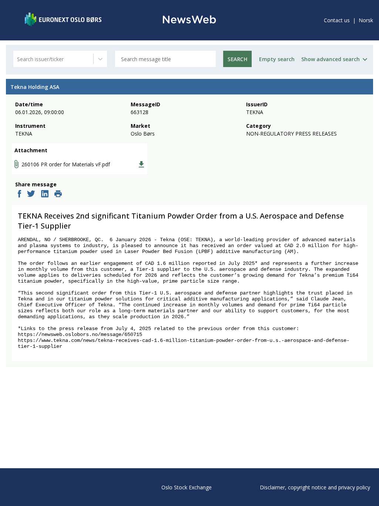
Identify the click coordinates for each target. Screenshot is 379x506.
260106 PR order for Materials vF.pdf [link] (65, 164)
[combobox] (18, 59)
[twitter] (31, 194)
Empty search (277, 59)
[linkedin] (44, 194)
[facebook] (19, 194)
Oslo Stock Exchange (186, 487)
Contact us (337, 20)
